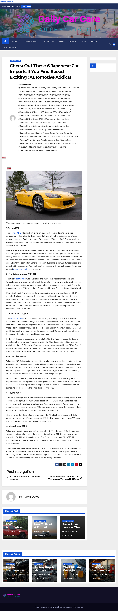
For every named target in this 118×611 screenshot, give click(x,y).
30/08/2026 (13, 574)
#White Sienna (38, 150)
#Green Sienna (67, 102)
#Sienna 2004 (24, 112)
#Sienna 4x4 (63, 119)
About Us (9, 47)
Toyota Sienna (15, 60)
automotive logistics (21, 269)
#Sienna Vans (26, 140)
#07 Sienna (74, 87)
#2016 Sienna (37, 95)
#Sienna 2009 (38, 115)
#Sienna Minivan (25, 129)
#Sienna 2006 (51, 112)
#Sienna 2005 (38, 112)
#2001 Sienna (39, 91)
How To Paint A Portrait (43, 526)
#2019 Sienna (24, 98)
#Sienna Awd (24, 122)
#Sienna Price (41, 133)
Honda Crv (10, 564)
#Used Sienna (24, 150)
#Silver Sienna (24, 143)
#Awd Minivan (24, 102)
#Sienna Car (36, 122)
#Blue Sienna (38, 102)
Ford (61, 41)
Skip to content (6, 2)
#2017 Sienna (50, 95)
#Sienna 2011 (64, 115)
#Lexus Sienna (55, 105)
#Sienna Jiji (38, 126)
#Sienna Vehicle (40, 140)
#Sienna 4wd (50, 119)
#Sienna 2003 (64, 109)
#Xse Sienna (51, 150)
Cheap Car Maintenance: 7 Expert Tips (101, 570)
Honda (73, 41)
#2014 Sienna (65, 91)
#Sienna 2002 (51, 109)
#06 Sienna (63, 87)
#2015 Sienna (24, 95)
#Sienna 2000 (38, 109)
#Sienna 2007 (65, 112)
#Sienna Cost (60, 122)
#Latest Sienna (41, 105)
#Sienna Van (72, 136)
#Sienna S (66, 133)
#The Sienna (37, 143)
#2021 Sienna (50, 98)
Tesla (94, 41)
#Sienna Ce (48, 122)
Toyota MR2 (15, 233)
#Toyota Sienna (47, 147)
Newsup (68, 607)
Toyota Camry (30, 41)
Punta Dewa (26, 85)
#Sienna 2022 (37, 119)
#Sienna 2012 (24, 119)
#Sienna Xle (53, 140)
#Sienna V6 (61, 136)
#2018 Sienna (63, 95)
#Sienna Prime (54, 133)
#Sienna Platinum (26, 133)
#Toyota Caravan (52, 143)
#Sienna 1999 (24, 109)
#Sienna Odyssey (55, 129)
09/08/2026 (99, 574)
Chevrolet (48, 41)
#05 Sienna (51, 87)
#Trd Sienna (60, 147)
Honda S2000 (16, 318)
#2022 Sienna (64, 98)
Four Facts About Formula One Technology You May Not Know (63, 477)
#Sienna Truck (48, 136)
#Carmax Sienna (52, 102)
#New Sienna (68, 105)
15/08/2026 (70, 574)
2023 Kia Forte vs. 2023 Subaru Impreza (25, 477)
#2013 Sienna (52, 91)
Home (14, 41)
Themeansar (78, 607)
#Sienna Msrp (40, 129)
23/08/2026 (42, 574)
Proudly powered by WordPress (46, 607)
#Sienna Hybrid (25, 126)
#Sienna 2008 (24, 115)
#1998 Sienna (26, 91)
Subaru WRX (20, 279)
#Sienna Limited (62, 126)
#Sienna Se (23, 136)
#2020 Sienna (37, 98)
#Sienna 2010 (51, 115)
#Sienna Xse (64, 140)
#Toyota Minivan (68, 143)
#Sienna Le (49, 126)
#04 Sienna (40, 87)
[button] (110, 44)
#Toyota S (23, 147)
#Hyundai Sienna (25, 105)
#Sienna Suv (35, 136)
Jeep (84, 41)
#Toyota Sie (34, 147)
